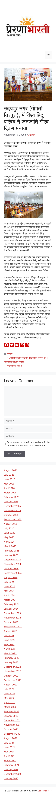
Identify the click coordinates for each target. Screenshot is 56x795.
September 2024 (13, 573)
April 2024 (9, 595)
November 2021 (12, 725)
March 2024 (10, 600)
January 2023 (11, 662)
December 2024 (12, 559)
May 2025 (9, 537)
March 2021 (10, 760)
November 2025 (12, 510)
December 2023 (12, 613)
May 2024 (9, 591)
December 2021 (12, 720)
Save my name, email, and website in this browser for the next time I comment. (28, 444)
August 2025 (10, 524)
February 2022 (11, 711)
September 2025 (12, 519)
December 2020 (12, 774)
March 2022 (10, 707)
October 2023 (11, 622)
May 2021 (9, 751)
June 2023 (9, 640)
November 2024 (12, 564)
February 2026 (11, 497)
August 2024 (10, 577)
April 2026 (9, 488)
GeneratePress (45, 790)
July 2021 (9, 742)
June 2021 (9, 747)
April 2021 (9, 756)
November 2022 (12, 671)
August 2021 (10, 738)
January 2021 (11, 769)
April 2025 (9, 541)
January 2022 (11, 716)
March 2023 (10, 653)
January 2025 (11, 555)
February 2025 (11, 550)
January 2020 (11, 778)
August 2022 (10, 684)
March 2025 (10, 546)
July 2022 (9, 689)
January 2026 (11, 501)
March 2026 (10, 492)
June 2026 (9, 479)
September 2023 (13, 626)
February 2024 (11, 604)
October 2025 (11, 515)
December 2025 (12, 506)
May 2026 (9, 483)
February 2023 (11, 658)
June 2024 (9, 586)
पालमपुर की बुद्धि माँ (14, 366)
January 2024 (11, 608)
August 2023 (10, 631)
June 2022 (9, 693)
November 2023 (12, 617)
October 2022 (11, 675)
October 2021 (11, 729)
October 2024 (11, 568)
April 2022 (9, 702)
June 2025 (9, 533)
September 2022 (12, 680)
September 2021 (12, 733)
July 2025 (9, 528)
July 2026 (9, 474)
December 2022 (12, 666)
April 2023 (9, 649)
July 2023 (9, 635)
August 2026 (10, 470)
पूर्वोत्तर (9, 354)
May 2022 (9, 698)
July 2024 (9, 582)
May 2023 (9, 644)
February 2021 (11, 765)
